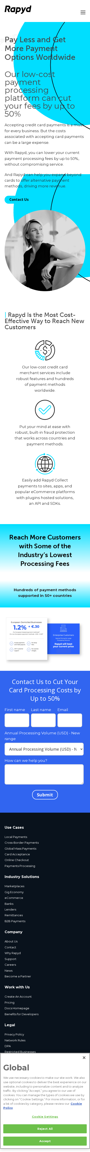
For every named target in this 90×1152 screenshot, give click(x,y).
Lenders (10, 909)
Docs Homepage (17, 1008)
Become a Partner (18, 976)
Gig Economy (14, 892)
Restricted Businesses (20, 1051)
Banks (9, 903)
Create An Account (18, 996)
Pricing (9, 1002)
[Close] (84, 1057)
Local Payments (16, 837)
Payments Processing (20, 866)
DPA (8, 1046)
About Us (11, 941)
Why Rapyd (13, 953)
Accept (45, 1141)
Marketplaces (14, 886)
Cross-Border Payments (22, 842)
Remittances (14, 915)
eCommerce (14, 898)
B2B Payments (15, 921)
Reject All (45, 1128)
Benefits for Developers (21, 1014)
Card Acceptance (17, 854)
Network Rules (15, 1040)
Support (10, 959)
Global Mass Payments (20, 848)
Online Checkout (17, 860)
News (8, 970)
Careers (10, 964)
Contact (10, 947)
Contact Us (19, 199)
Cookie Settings (45, 1116)
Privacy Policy (14, 1034)
